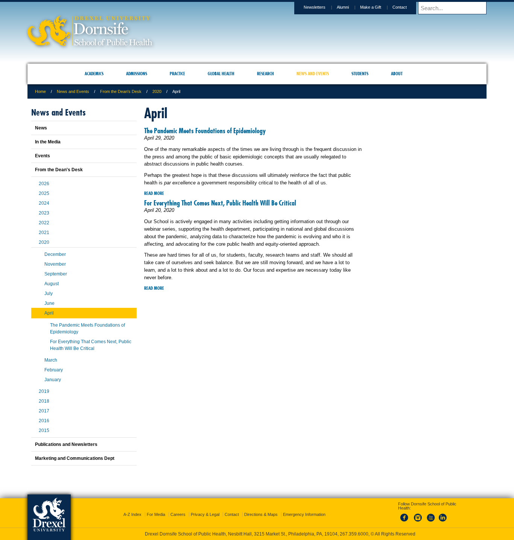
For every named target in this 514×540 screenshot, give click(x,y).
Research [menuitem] (265, 73)
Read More (154, 193)
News (41, 128)
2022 (44, 222)
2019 (44, 391)
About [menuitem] (397, 73)
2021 (44, 232)
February (53, 370)
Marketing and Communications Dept (74, 458)
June (49, 303)
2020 (156, 91)
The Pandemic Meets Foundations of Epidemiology (205, 130)
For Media (156, 507)
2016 (44, 420)
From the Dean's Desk (120, 91)
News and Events (73, 91)
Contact (399, 7)
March (50, 360)
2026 (44, 183)
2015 (44, 430)
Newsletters (314, 7)
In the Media (48, 142)
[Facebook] (405, 515)
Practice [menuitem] (177, 73)
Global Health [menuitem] (221, 73)
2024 (44, 203)
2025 (44, 193)
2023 (44, 213)
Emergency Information (304, 507)
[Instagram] (418, 515)
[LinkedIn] (443, 515)
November (55, 264)
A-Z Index (132, 507)
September (55, 274)
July (48, 293)
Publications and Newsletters (66, 444)
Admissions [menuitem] (136, 73)
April (49, 313)
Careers (178, 507)
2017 (44, 411)
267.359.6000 (256, 534)
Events (42, 155)
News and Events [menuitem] (313, 73)
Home (40, 91)
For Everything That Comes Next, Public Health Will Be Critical (220, 203)
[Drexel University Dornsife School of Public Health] (89, 43)
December (55, 254)
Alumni (343, 7)
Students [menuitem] (359, 73)
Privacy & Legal (205, 507)
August (51, 283)
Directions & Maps (261, 507)
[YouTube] (430, 515)
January (52, 379)
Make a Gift (370, 7)
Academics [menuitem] (94, 73)
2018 (44, 401)
